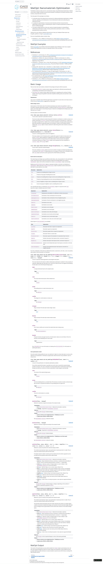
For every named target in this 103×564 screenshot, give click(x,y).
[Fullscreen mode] (71, 4)
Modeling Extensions (20, 31)
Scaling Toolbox (19, 29)
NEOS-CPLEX (40, 101)
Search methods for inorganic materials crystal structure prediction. (59, 75)
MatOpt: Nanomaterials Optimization (21, 35)
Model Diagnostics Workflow (19, 27)
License (17, 47)
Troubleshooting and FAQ (20, 45)
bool (37, 311)
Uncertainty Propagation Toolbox (21, 40)
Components (18, 23)
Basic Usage (78, 9)
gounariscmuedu (48, 33)
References (78, 7)
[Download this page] (69, 4)
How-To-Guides (18, 16)
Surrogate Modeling (20, 32)
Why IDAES (18, 19)
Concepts (17, 21)
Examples (17, 50)
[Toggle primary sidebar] (31, 4)
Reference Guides (18, 52)
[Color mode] (73, 4)
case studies (36, 46)
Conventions (18, 24)
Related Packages (19, 43)
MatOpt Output (78, 11)
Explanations (17, 18)
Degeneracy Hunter (20, 42)
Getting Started (18, 14)
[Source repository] (67, 4)
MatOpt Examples (79, 6)
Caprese (18, 37)
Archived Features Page (19, 54)
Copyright (18, 49)
